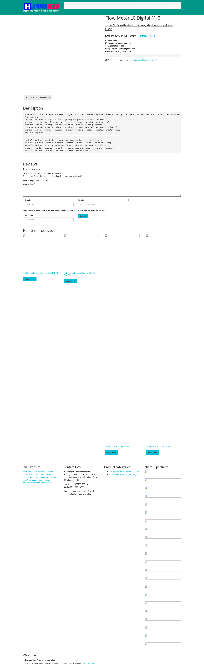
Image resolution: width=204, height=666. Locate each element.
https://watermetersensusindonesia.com (40, 477)
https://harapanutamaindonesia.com (38, 471)
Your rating (28, 180)
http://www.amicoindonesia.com (36, 479)
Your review (29, 184)
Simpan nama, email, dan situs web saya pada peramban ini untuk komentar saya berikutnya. (64, 210)
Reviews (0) (45, 97)
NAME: (28, 200)
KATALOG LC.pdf (147, 36)
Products (147, 5)
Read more (30, 279)
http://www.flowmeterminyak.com (37, 482)
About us (160, 5)
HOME (136, 5)
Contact (173, 5)
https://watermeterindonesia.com (37, 474)
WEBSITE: (29, 215)
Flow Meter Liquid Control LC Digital (142, 59)
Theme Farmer (88, 663)
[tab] (31, 97)
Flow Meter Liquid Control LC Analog (124, 471)
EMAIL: (81, 200)
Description (31, 97)
